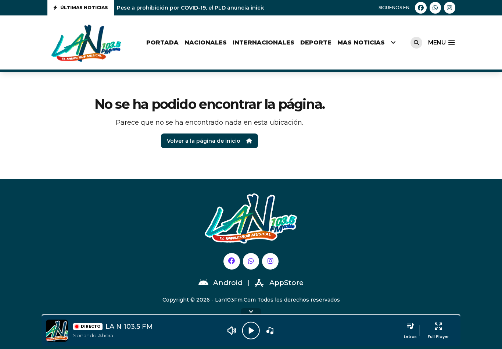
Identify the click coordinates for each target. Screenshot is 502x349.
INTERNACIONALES (263, 42)
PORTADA (162, 42)
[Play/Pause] (251, 330)
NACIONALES (205, 42)
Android (228, 282)
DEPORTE (315, 42)
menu (436, 42)
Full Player (438, 336)
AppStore (286, 282)
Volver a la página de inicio (203, 141)
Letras (410, 336)
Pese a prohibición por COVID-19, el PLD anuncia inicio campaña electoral (217, 7)
